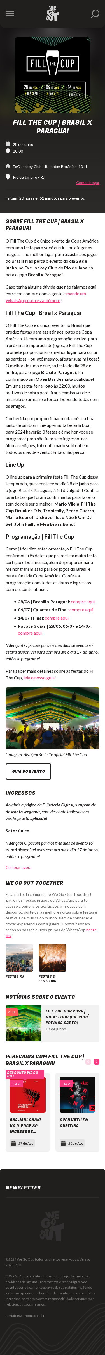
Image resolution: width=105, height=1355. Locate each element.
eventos (12, 1287)
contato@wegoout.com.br (25, 1315)
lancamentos (49, 1282)
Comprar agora (18, 867)
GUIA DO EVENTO (28, 771)
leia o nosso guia (39, 677)
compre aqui (83, 601)
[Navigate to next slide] (96, 1062)
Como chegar (87, 183)
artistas (32, 1282)
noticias (83, 1276)
